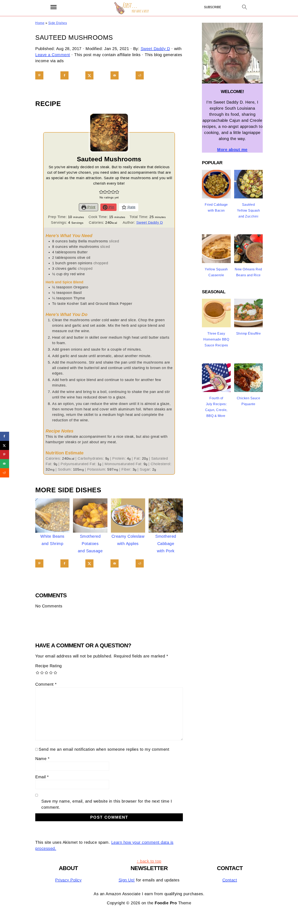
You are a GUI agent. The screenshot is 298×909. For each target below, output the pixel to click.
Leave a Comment (52, 54)
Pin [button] (110, 207)
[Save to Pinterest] (39, 75)
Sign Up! (127, 880)
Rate (131, 207)
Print (90, 207)
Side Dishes (57, 23)
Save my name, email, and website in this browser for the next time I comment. (106, 804)
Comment (46, 684)
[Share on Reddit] (140, 75)
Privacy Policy (68, 880)
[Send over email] (114, 75)
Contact (229, 880)
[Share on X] (89, 75)
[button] (101, 192)
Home (39, 23)
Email (42, 777)
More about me (232, 149)
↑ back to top (149, 861)
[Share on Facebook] (64, 75)
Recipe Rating (48, 666)
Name (42, 758)
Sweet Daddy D (149, 223)
